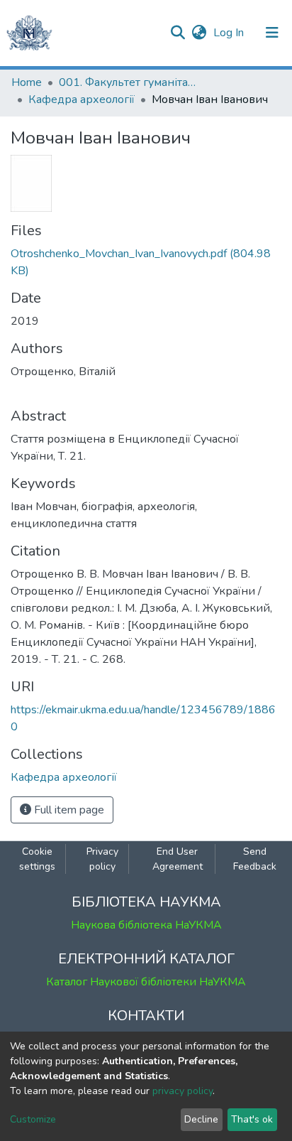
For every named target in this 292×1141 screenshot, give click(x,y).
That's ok (252, 1119)
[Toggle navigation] (272, 32)
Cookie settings (37, 859)
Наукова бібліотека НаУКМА (146, 925)
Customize (33, 1119)
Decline (201, 1119)
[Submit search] (177, 32)
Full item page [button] (67, 810)
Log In (230, 32)
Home (26, 82)
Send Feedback (254, 859)
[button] (198, 32)
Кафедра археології (81, 99)
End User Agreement (177, 859)
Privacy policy (102, 859)
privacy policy (182, 1091)
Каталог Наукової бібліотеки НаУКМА (146, 982)
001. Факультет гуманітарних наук (130, 82)
